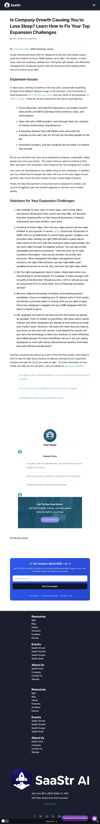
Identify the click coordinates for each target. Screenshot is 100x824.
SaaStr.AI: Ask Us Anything (75, 818)
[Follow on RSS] (46, 816)
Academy (36, 634)
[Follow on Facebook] (34, 816)
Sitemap (35, 679)
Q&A (34, 620)
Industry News (20, 538)
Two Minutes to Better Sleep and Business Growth (41, 398)
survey (56, 231)
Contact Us (37, 675)
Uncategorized (31, 38)
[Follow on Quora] (53, 816)
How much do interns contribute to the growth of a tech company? (48, 388)
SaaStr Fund (37, 668)
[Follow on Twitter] (40, 816)
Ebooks (35, 638)
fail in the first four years (40, 95)
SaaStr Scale (37, 658)
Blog (34, 623)
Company (36, 672)
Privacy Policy (50, 804)
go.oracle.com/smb (74, 366)
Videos (35, 627)
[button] (5, 821)
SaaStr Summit (39, 651)
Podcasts (36, 630)
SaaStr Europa (38, 655)
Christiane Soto (21, 49)
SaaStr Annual (38, 648)
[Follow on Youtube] (59, 816)
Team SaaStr (18, 38)
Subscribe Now (50, 519)
